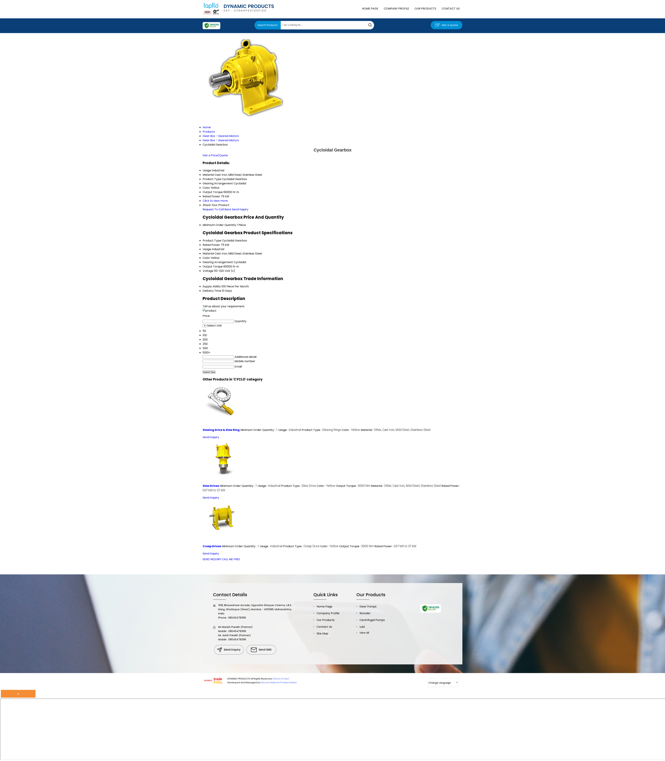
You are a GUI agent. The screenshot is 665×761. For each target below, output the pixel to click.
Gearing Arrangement (218, 262)
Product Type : (321, 430)
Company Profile (396, 9)
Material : (396, 430)
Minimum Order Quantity (219, 225)
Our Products (425, 9)
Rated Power (211, 245)
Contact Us (451, 9)
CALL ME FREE (231, 559)
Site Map (322, 633)
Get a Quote (449, 25)
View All (364, 632)
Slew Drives (211, 486)
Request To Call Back (217, 209)
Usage (207, 249)
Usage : (289, 430)
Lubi (362, 627)
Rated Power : (395, 546)
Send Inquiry (240, 209)
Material (208, 254)
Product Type (212, 241)
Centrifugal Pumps (372, 620)
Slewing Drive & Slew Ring (221, 430)
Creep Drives (212, 546)
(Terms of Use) (280, 678)
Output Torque (213, 266)
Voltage (208, 271)
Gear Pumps (368, 606)
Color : (351, 430)
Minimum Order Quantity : (259, 430)
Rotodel (365, 613)
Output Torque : (353, 486)
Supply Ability (212, 286)
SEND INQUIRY (212, 559)
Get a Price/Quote (215, 155)
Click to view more (215, 201)
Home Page (370, 9)
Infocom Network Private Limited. (278, 682)
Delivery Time (212, 291)
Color (206, 258)
